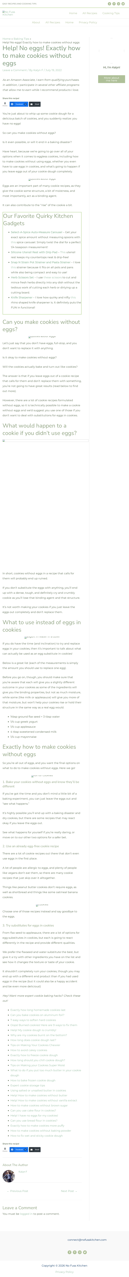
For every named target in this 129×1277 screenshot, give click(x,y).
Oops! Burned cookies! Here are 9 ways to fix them (43, 1025)
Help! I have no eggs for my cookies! (34, 1115)
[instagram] (119, 3)
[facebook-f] (110, 3)
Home (69, 22)
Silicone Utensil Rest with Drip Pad (34, 252)
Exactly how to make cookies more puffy (37, 1125)
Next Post (69, 1191)
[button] (125, 13)
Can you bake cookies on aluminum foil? (37, 1015)
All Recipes (52, 22)
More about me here (111, 79)
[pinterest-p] (114, 3)
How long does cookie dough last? (33, 1040)
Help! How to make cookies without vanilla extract (43, 1100)
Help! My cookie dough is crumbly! (33, 1030)
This (63, 252)
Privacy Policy (88, 22)
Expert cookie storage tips (27, 1085)
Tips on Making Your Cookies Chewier (35, 1045)
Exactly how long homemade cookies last (38, 1010)
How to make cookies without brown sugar (39, 1105)
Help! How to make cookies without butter (38, 1095)
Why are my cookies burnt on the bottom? (38, 1035)
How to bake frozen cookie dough (32, 1080)
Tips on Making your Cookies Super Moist (37, 1065)
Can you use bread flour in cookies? (33, 1120)
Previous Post (17, 1191)
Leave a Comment (15, 70)
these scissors (53, 277)
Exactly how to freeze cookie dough (34, 1055)
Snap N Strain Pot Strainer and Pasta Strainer (40, 262)
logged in (26, 1213)
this (14, 242)
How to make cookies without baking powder (40, 1130)
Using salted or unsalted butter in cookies (38, 1090)
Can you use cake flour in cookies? (33, 1110)
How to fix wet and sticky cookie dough (36, 1135)
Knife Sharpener (21, 297)
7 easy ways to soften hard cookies (33, 1020)
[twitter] (123, 3)
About (36, 22)
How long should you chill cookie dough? (37, 1060)
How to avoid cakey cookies (28, 1050)
